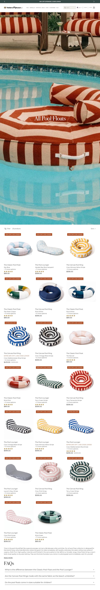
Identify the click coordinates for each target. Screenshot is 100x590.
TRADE (85, 7)
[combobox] (70, 7)
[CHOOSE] (30, 259)
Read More (8, 558)
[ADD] (62, 259)
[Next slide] (31, 247)
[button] (93, 229)
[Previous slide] (7, 247)
